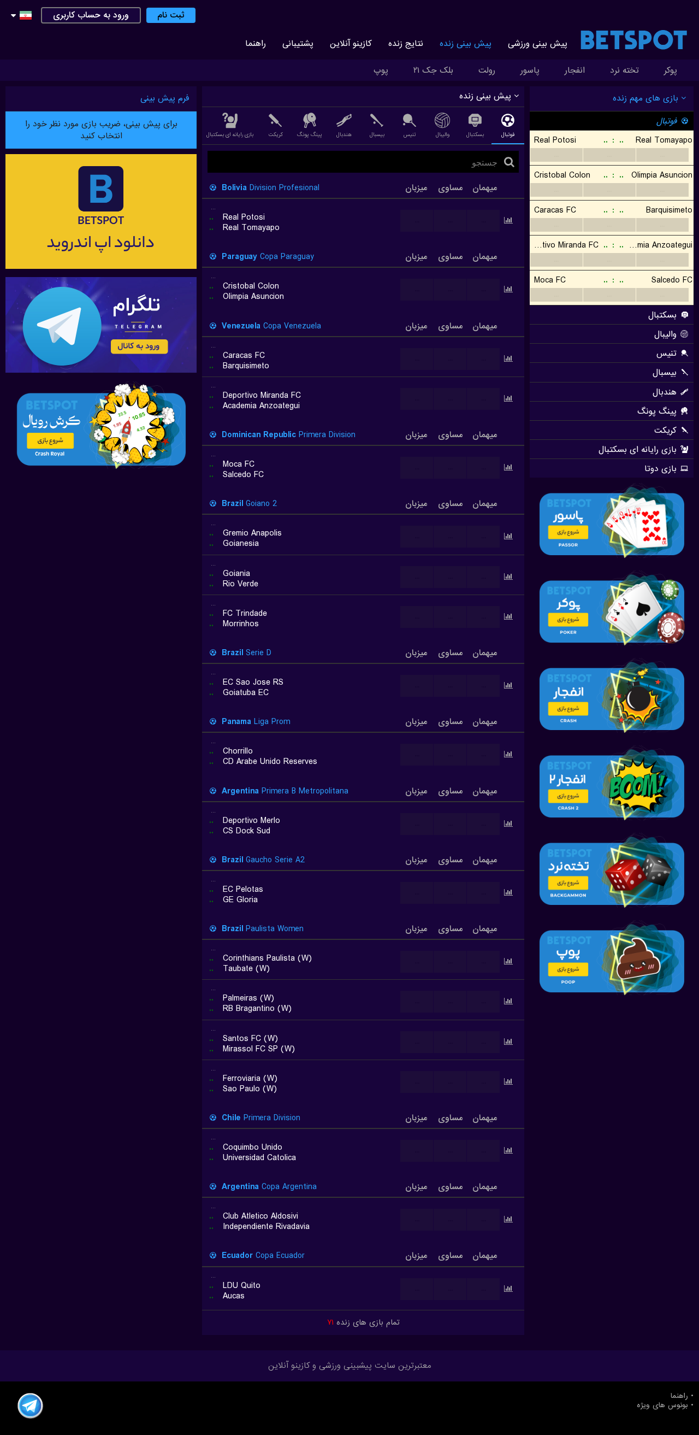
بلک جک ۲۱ (433, 70)
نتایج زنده (405, 43)
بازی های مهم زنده (647, 98)
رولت (486, 70)
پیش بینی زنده (465, 43)
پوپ (381, 70)
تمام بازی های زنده (363, 1322)
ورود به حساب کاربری (91, 15)
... (556, 155)
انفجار (575, 70)
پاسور (530, 70)
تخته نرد (624, 70)
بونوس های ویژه (662, 1405)
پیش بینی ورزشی (537, 43)
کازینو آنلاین (351, 43)
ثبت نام (171, 15)
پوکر (670, 70)
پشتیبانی (297, 43)
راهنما (255, 43)
